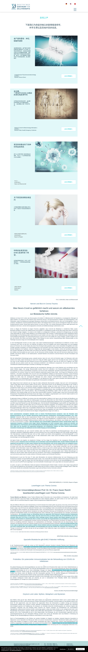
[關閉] (86, 649)
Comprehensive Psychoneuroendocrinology (32, 630)
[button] (75, 9)
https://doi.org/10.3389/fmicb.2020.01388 (37, 587)
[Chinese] (75, 3)
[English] (71, 3)
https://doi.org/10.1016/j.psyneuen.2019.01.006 (37, 634)
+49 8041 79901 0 (52, 643)
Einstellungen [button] (63, 649)
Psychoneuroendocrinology (27, 633)
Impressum (69, 643)
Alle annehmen (80, 649)
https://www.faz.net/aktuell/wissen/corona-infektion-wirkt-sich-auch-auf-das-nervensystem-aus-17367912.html (27, 471)
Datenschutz (70, 645)
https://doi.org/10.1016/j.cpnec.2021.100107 (29, 631)
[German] (67, 3)
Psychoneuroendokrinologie (71, 590)
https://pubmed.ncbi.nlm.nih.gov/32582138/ (51, 587)
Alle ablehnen (71, 649)
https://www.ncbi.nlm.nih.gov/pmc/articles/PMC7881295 (33, 584)
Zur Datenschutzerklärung (15, 650)
